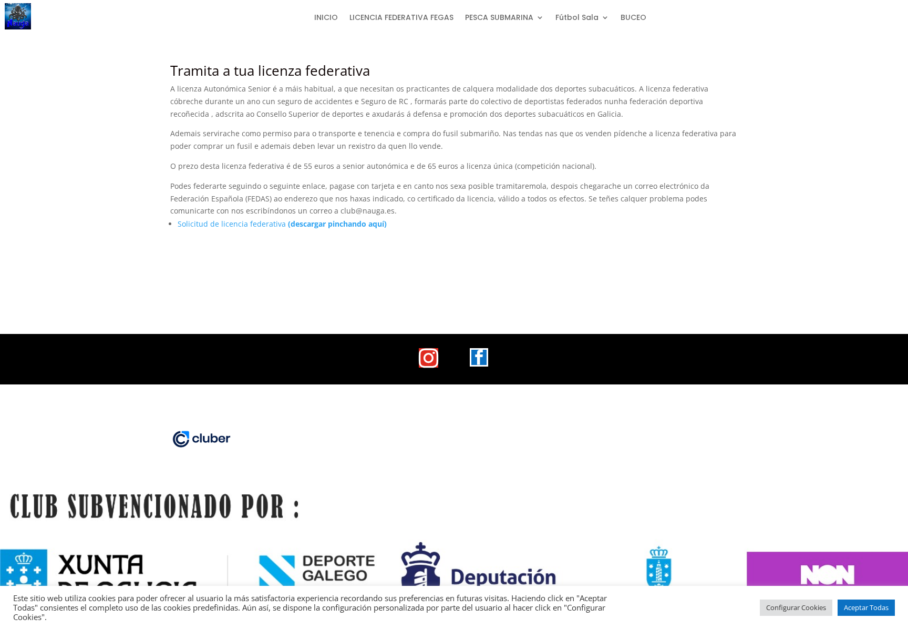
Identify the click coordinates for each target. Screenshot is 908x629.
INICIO (326, 18)
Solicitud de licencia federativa (282, 224)
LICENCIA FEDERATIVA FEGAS (401, 18)
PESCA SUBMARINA (499, 18)
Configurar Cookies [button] (796, 607)
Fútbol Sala (577, 18)
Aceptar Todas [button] (866, 607)
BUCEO (633, 18)
